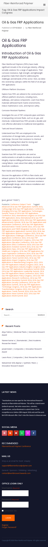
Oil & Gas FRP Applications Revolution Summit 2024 (21, 279)
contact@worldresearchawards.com (16, 473)
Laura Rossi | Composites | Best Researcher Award (22, 357)
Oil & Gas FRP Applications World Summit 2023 (21, 294)
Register (5, 525)
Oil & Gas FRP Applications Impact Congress (21, 259)
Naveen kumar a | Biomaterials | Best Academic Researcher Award (21, 342)
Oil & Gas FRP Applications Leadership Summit (20, 271)
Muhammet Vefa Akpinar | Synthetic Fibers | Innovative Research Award (20, 364)
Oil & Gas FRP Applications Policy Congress (23, 274)
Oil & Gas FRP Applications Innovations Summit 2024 (23, 269)
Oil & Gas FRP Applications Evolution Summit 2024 (22, 245)
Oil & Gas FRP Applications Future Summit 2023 (23, 257)
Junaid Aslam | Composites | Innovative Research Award (22, 350)
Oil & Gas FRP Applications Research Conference (23, 276)
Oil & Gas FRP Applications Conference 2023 (24, 236)
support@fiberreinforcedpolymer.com (17, 465)
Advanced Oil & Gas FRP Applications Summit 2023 (22, 207)
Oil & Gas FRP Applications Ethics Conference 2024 (22, 243)
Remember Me (10, 511)
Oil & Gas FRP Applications (23, 22)
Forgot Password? (9, 527)
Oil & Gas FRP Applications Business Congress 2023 (23, 232)
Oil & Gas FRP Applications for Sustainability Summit (22, 254)
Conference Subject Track (20, 204)
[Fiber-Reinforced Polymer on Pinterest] (4, 433)
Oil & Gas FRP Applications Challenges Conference (23, 234)
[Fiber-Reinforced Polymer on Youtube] (16, 433)
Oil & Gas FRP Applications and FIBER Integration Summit (23, 227)
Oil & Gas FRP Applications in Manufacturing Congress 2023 (20, 261)
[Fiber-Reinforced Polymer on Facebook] (33, 433)
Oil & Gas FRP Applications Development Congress (20, 239)
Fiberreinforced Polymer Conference (16, 446)
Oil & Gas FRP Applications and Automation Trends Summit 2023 (22, 225)
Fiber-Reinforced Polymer (18, 3)
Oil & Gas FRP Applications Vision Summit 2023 (21, 292)
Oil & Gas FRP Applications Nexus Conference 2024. (23, 272)
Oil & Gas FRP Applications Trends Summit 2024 (20, 290)
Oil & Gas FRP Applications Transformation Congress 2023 (21, 288)
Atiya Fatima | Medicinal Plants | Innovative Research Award (23, 333)
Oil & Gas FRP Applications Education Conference (22, 241)
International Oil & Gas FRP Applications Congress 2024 (22, 219)
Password (10, 499)
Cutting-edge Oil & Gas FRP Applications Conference (23, 209)
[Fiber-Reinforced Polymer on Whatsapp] (21, 433)
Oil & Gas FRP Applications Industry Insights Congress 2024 (23, 265)
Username (11, 488)
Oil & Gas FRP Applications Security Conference (23, 281)
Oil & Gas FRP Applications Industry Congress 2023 (22, 263)
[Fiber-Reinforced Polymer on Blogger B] (10, 433)
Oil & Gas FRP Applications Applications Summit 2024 (23, 230)
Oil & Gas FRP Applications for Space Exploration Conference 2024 (23, 252)
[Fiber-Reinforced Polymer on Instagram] (27, 433)
